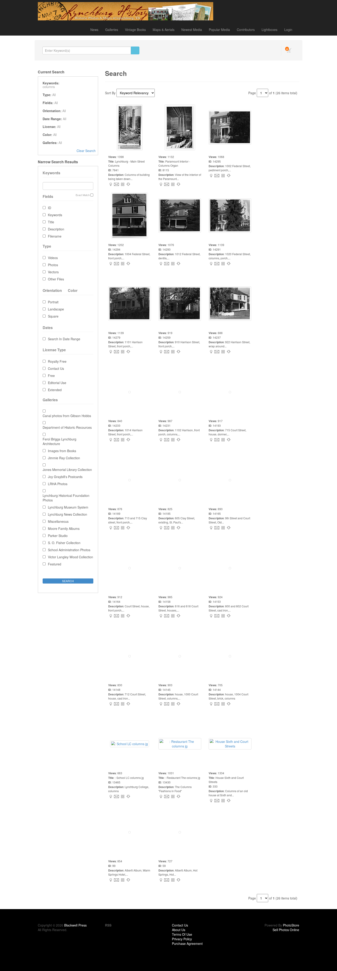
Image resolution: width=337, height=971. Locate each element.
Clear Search (86, 150)
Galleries (111, 29)
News (94, 29)
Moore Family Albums (64, 528)
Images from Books (62, 450)
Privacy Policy (182, 939)
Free (51, 375)
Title (51, 222)
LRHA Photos (57, 483)
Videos (53, 257)
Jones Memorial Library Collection (67, 469)
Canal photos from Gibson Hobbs (67, 415)
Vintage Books (135, 29)
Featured (54, 564)
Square (53, 316)
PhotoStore (291, 925)
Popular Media (219, 29)
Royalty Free (57, 361)
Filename (54, 236)
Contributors (246, 29)
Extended (55, 389)
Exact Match (83, 195)
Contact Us (56, 368)
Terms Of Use (182, 934)
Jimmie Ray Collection (64, 458)
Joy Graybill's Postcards (65, 476)
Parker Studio (58, 535)
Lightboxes (269, 29)
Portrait (53, 302)
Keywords (55, 215)
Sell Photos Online (286, 929)
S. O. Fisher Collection (64, 542)
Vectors (53, 272)
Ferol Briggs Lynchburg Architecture (59, 441)
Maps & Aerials (163, 29)
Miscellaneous (58, 521)
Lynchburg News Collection (67, 514)
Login (288, 29)
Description (56, 229)
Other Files (56, 279)
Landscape (56, 309)
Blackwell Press (75, 925)
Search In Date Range (64, 339)
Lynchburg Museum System (68, 507)
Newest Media (191, 29)
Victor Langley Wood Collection (70, 557)
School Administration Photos (69, 550)
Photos (53, 265)
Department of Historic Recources (67, 427)
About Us (178, 929)
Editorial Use (57, 382)
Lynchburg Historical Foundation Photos (66, 497)
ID (49, 207)
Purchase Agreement (187, 943)
